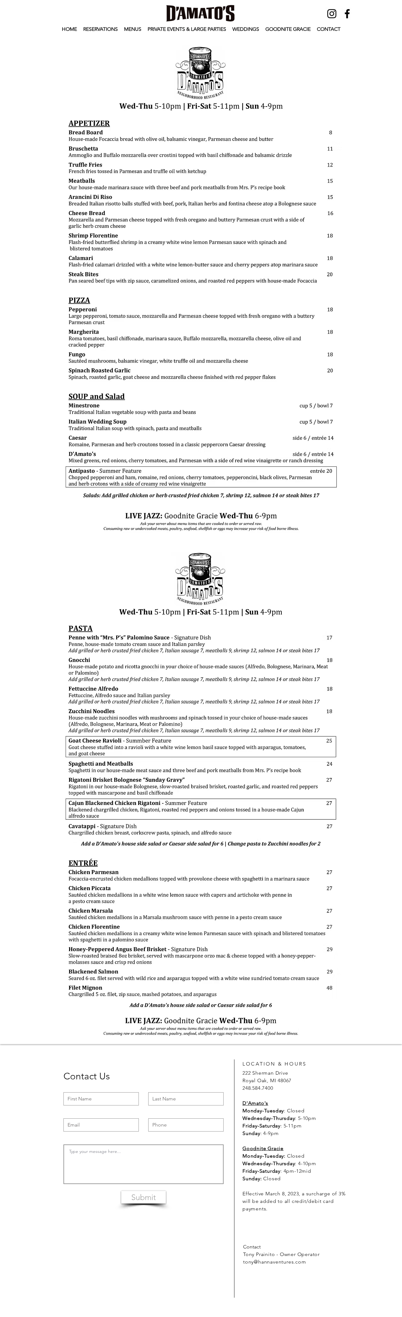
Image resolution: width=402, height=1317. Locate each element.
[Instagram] (332, 14)
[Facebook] (347, 14)
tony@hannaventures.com (274, 1262)
